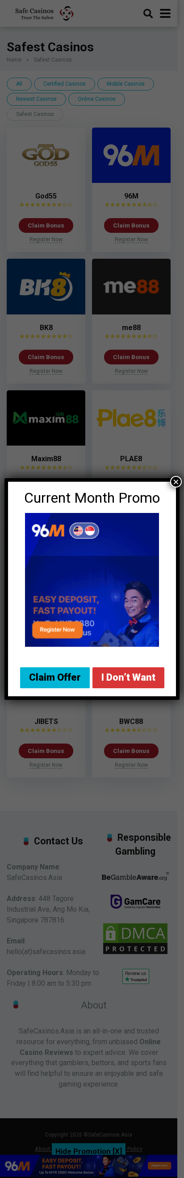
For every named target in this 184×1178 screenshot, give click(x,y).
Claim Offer (55, 677)
